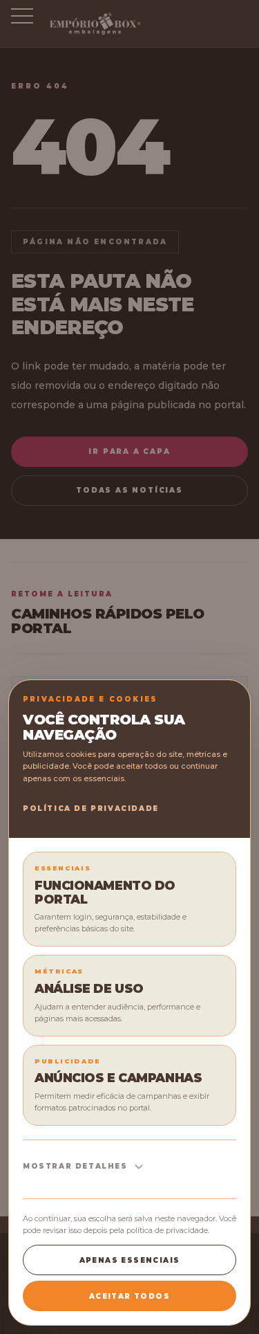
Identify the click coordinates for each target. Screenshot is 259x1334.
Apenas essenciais (129, 1260)
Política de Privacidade (91, 808)
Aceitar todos (129, 1296)
